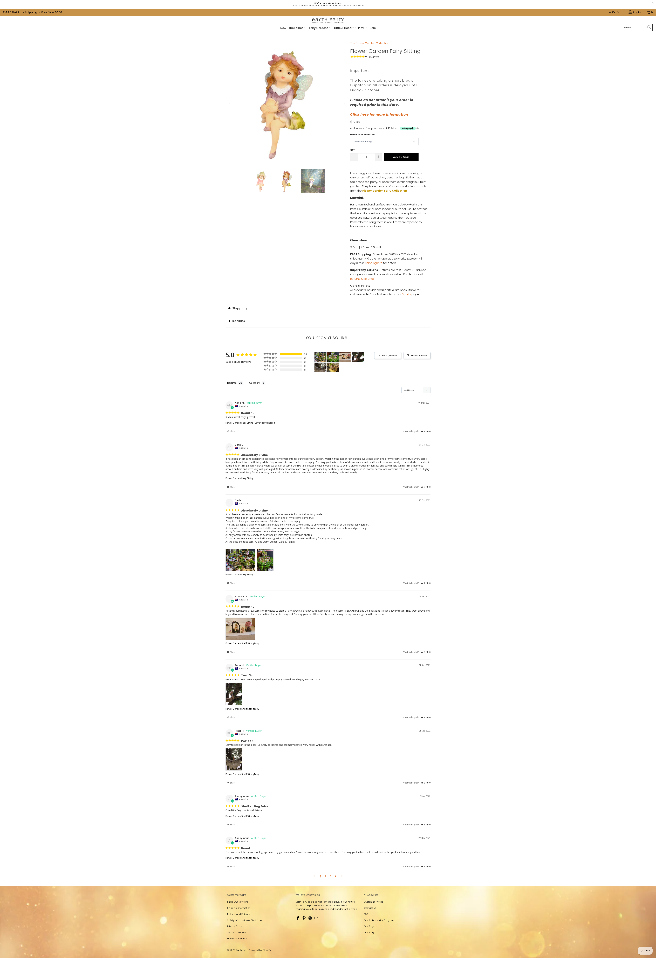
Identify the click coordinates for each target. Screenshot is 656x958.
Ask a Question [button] (389, 355)
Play (361, 28)
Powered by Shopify (260, 950)
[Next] (344, 104)
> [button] (342, 876)
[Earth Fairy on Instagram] (310, 918)
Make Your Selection (362, 134)
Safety (406, 294)
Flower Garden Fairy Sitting (239, 422)
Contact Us (370, 908)
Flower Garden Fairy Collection (384, 191)
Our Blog (369, 926)
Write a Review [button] (419, 355)
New (283, 28)
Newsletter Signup (237, 938)
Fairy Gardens (319, 28)
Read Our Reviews (237, 901)
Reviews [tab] (231, 382)
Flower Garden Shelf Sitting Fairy (242, 643)
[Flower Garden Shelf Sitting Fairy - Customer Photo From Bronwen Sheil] (345, 357)
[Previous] (230, 104)
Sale (373, 28)
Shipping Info (373, 263)
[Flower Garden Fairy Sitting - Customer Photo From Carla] (320, 357)
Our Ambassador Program (379, 920)
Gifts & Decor (343, 28)
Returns (238, 321)
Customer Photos (373, 901)
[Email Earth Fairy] (316, 918)
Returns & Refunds (362, 279)
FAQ (366, 914)
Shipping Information (238, 908)
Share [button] (233, 431)
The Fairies (296, 28)
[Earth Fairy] (328, 21)
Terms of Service (236, 932)
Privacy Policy (234, 926)
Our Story (369, 932)
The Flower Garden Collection (369, 43)
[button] (423, 431)
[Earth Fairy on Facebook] (298, 918)
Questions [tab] (255, 382)
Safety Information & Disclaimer (245, 920)
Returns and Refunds (238, 914)
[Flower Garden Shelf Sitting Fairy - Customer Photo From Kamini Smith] (333, 367)
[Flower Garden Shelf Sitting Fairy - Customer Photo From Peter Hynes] (358, 357)
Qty (352, 150)
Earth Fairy (242, 950)
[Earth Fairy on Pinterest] (304, 918)
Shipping (239, 308)
